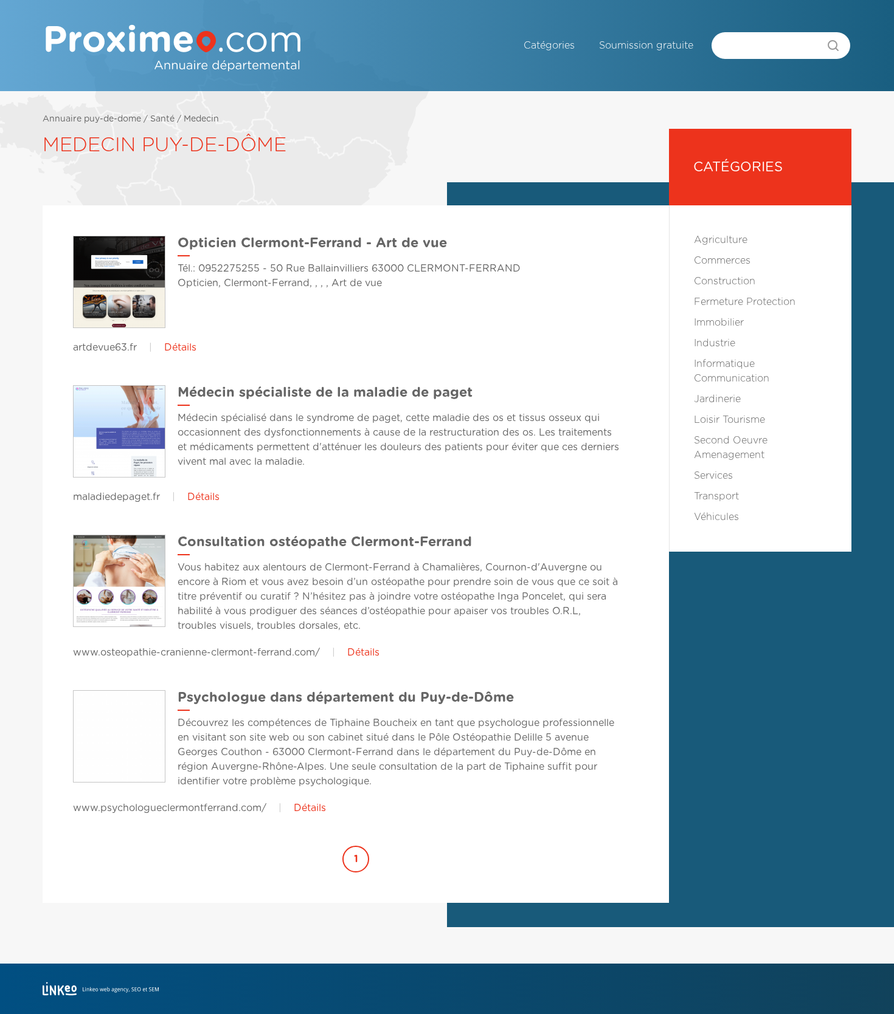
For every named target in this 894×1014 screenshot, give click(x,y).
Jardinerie (717, 399)
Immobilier (719, 322)
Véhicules (716, 517)
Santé (162, 119)
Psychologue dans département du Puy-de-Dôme (346, 697)
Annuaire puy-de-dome (92, 119)
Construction (724, 281)
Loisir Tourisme (729, 420)
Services (713, 476)
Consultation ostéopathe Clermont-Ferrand (325, 542)
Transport (716, 496)
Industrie (714, 343)
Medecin (201, 119)
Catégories (549, 45)
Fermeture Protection (744, 302)
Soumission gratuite (646, 45)
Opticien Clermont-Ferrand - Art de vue (312, 243)
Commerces (722, 260)
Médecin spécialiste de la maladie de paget (325, 392)
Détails (180, 347)
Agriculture (720, 240)
